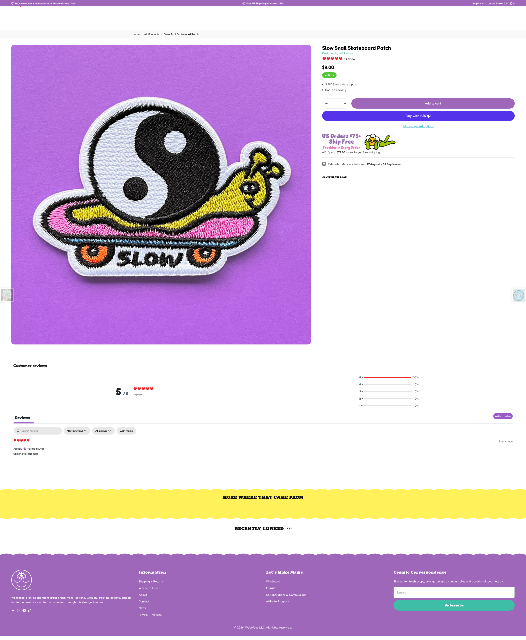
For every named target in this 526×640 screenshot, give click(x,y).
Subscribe (454, 605)
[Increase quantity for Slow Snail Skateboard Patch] (345, 103)
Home (136, 34)
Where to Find (148, 588)
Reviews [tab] (23, 417)
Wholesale (273, 581)
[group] (161, 194)
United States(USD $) (500, 3)
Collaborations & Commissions (286, 594)
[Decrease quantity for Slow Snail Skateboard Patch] (326, 103)
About (143, 594)
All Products (152, 34)
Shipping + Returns (151, 581)
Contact (144, 601)
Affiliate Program (277, 601)
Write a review (503, 416)
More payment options (418, 126)
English (477, 3)
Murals (270, 588)
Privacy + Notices (150, 614)
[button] (389, 377)
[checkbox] (126, 431)
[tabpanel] (263, 453)
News (142, 608)
